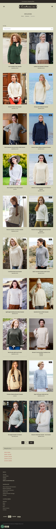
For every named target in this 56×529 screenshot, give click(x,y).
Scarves (4, 509)
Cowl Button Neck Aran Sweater (15, 271)
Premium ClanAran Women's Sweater (15, 394)
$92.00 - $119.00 (7, 454)
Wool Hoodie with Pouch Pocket (15, 352)
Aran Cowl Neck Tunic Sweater (14, 66)
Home (22, 16)
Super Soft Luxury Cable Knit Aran (41, 394)
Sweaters (33, 16)
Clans (4, 504)
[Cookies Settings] (2, 526)
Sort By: (4, 25)
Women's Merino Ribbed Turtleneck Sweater (41, 147)
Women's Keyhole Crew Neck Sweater (15, 229)
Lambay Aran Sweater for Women (41, 66)
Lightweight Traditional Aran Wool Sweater (15, 312)
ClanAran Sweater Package (9, 493)
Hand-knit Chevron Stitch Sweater (41, 312)
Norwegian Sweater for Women (15, 434)
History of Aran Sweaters (8, 490)
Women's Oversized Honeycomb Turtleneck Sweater (41, 188)
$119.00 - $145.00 (8, 456)
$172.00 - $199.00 (8, 460)
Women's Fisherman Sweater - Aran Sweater (41, 434)
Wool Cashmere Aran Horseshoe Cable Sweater (15, 147)
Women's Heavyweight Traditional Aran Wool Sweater (41, 230)
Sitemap (4, 495)
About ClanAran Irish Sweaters (9, 486)
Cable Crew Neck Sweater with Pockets (41, 271)
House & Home (6, 508)
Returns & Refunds (7, 488)
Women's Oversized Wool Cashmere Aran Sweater (41, 353)
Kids (4, 506)
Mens (4, 503)
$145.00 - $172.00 (8, 458)
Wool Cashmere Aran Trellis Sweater (15, 187)
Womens (27, 16)
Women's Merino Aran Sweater (15, 106)
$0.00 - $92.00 (7, 452)
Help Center (5, 491)
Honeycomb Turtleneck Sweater (41, 106)
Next (31, 442)
